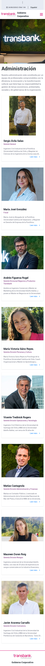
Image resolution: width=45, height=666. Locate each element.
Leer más (33, 157)
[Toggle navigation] (41, 14)
